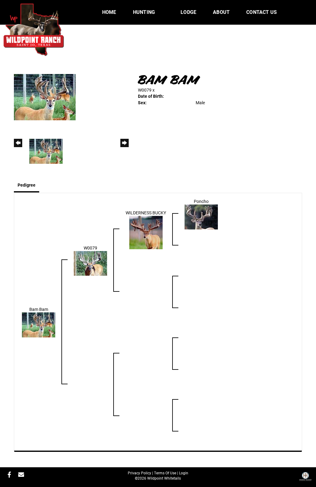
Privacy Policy (139, 472)
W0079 (145, 90)
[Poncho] (201, 216)
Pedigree (26, 185)
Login (183, 472)
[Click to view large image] (45, 97)
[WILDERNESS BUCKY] (146, 232)
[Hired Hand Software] (305, 478)
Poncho (201, 201)
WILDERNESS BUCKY (146, 213)
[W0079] (90, 263)
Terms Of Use (165, 472)
